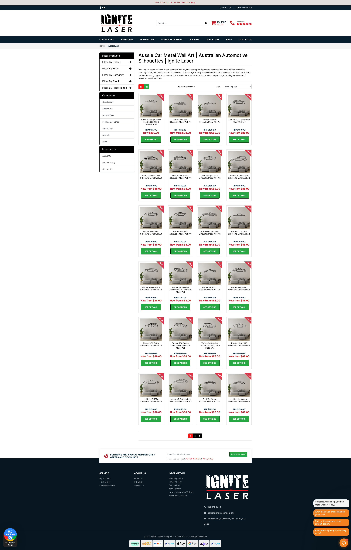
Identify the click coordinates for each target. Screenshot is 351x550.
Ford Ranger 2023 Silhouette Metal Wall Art (209, 176)
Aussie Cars (212, 39)
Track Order (104, 482)
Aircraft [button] (194, 39)
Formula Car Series (171, 39)
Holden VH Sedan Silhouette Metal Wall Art (239, 288)
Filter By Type (110, 68)
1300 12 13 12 (244, 24)
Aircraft (105, 135)
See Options (180, 139)
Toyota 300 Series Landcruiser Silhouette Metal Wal (210, 345)
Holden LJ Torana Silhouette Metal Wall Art (239, 232)
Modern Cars (108, 115)
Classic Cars (106, 39)
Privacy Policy (208, 459)
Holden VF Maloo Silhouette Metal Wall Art (209, 288)
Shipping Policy (176, 478)
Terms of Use (175, 488)
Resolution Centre (107, 485)
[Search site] (206, 23)
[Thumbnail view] (141, 86)
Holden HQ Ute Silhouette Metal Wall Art (209, 120)
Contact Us (245, 39)
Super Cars (127, 39)
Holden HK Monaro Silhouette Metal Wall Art (239, 400)
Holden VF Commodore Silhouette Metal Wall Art (180, 400)
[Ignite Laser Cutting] (116, 23)
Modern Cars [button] (147, 39)
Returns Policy (108, 162)
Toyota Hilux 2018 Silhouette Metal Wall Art (239, 344)
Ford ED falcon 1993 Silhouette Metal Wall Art (151, 176)
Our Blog (138, 482)
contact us (225, 8)
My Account (104, 478)
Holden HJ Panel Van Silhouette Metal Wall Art (239, 176)
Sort (218, 86)
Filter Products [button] (111, 55)
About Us (106, 156)
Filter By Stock (111, 81)
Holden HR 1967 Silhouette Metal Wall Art (180, 232)
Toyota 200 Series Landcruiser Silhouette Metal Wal (180, 345)
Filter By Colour (111, 62)
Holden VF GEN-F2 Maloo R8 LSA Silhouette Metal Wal (180, 289)
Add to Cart (151, 139)
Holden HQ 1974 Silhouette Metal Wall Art (151, 400)
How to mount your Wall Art (181, 492)
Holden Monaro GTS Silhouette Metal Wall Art (151, 288)
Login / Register (244, 8)
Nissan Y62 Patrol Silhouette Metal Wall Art (151, 344)
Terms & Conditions (193, 459)
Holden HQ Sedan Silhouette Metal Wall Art (151, 232)
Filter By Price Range (114, 87)
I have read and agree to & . (190, 459)
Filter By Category (113, 75)
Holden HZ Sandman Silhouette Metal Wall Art (209, 232)
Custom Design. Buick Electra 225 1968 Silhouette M (151, 121)
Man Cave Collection (178, 495)
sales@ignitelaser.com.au (220, 513)
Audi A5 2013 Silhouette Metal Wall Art (239, 120)
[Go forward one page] (199, 435)
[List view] (146, 86)
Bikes (229, 39)
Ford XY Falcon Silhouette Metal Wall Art (209, 400)
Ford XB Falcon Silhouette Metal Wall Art (180, 120)
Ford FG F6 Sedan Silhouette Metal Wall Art (180, 176)
